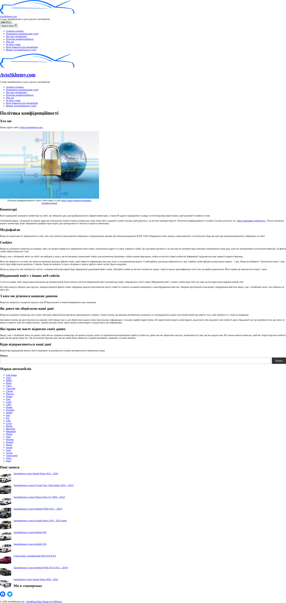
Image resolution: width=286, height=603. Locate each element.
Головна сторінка (15, 31)
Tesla (8, 450)
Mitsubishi (11, 431)
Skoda (9, 445)
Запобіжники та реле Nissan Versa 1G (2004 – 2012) (39, 497)
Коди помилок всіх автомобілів (22, 47)
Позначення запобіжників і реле (22, 33)
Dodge (9, 396)
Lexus (9, 423)
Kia (7, 418)
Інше (8, 461)
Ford (8, 399)
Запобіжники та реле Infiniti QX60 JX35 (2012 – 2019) (41, 567)
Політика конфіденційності (20, 39)
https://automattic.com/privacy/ (251, 220)
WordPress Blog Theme (37, 601)
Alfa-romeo (11, 375)
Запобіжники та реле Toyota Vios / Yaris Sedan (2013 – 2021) (44, 485)
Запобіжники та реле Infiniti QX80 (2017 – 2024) (38, 509)
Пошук (4, 355)
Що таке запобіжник (16, 36)
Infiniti (9, 412)
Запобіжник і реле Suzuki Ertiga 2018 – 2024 (36, 579)
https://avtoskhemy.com (31, 127)
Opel (8, 436)
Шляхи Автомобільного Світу (21, 50)
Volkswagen (12, 455)
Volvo (9, 458)
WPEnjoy (57, 601)
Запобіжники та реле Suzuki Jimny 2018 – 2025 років (40, 520)
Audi (8, 378)
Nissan (9, 434)
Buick (9, 383)
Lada (8, 420)
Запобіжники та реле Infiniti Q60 (30, 532)
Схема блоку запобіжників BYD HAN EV (35, 556)
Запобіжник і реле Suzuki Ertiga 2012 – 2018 (36, 473)
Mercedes (10, 428)
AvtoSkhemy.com (8, 16)
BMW (9, 380)
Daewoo (10, 394)
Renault (9, 442)
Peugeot (10, 439)
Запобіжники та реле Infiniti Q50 (30, 544)
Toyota (9, 453)
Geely (9, 402)
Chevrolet (10, 388)
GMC (8, 404)
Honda (9, 407)
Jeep (8, 415)
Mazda (9, 426)
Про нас (10, 41)
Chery (9, 386)
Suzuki (9, 447)
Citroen (9, 391)
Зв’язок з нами (13, 44)
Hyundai (10, 410)
